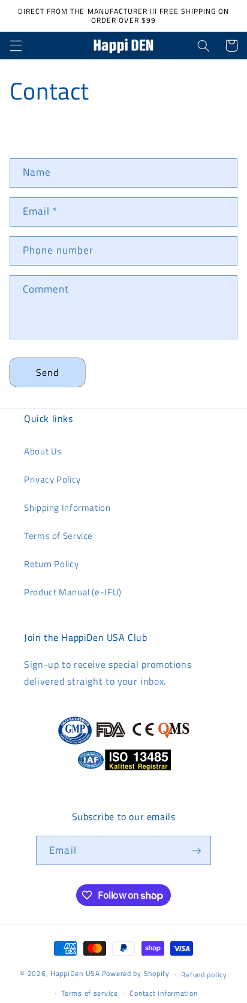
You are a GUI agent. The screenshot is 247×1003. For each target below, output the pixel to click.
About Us (43, 451)
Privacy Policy (52, 479)
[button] (15, 45)
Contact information (163, 993)
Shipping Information (67, 507)
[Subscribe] (196, 850)
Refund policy (204, 974)
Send (47, 372)
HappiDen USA (75, 974)
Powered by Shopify (136, 974)
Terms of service (89, 993)
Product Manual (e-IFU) (73, 592)
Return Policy (51, 564)
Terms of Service (58, 536)
